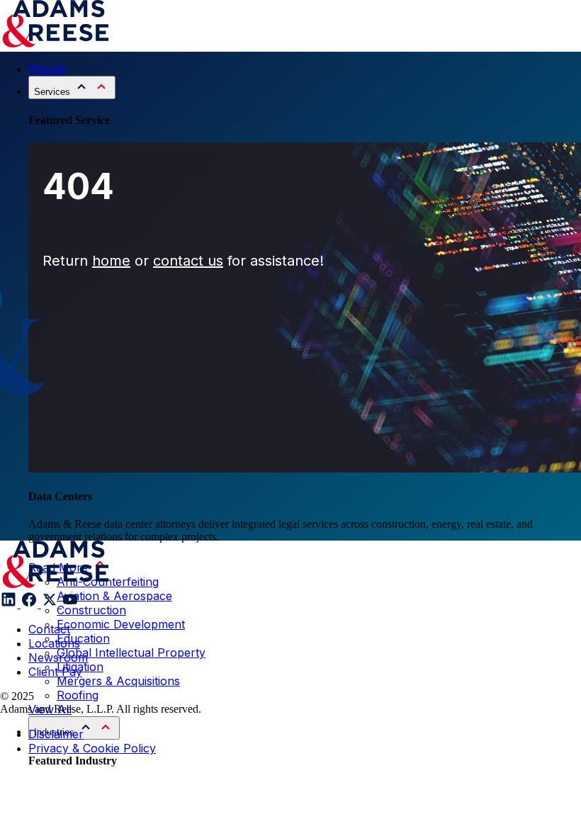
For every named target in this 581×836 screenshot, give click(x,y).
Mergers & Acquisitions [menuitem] (118, 681)
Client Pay (55, 672)
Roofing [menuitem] (77, 695)
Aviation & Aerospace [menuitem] (114, 596)
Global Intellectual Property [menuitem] (131, 652)
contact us (188, 260)
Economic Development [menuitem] (121, 624)
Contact (49, 629)
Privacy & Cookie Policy (92, 748)
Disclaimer (56, 734)
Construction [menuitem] (91, 610)
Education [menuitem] (83, 638)
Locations (54, 643)
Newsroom (58, 657)
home (111, 260)
